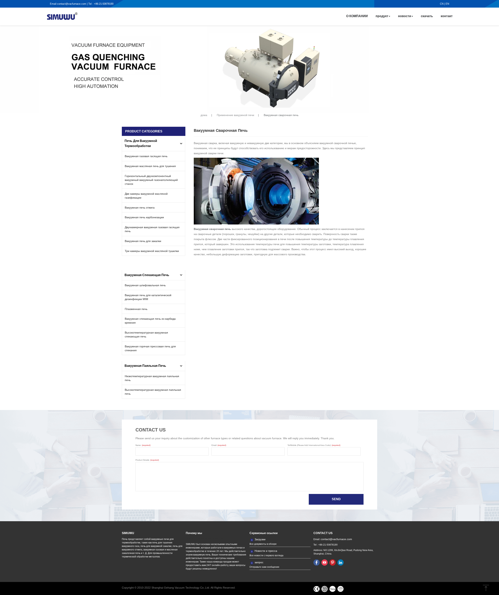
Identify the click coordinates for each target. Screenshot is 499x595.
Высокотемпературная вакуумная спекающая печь (146, 334)
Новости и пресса (266, 550)
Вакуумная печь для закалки (143, 241)
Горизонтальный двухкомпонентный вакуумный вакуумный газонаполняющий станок (151, 179)
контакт (447, 16)
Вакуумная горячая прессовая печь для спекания (150, 348)
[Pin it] (332, 562)
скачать (427, 16)
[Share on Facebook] (316, 562)
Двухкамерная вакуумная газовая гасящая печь (152, 229)
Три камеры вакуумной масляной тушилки (152, 251)
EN (447, 3)
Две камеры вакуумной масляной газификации (146, 195)
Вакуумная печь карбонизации (144, 217)
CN (441, 3)
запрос (259, 562)
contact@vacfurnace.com (71, 3)
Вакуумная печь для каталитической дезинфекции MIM (148, 297)
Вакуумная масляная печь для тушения (150, 166)
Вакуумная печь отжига (140, 207)
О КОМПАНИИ (357, 16)
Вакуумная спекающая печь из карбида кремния (150, 320)
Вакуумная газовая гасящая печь (146, 156)
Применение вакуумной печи (235, 115)
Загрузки (260, 539)
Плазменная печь (136, 309)
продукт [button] (382, 16)
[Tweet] (324, 562)
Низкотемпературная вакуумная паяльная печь (152, 378)
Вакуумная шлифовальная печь (145, 285)
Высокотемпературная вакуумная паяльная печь (153, 391)
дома (204, 115)
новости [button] (404, 16)
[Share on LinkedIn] (340, 562)
